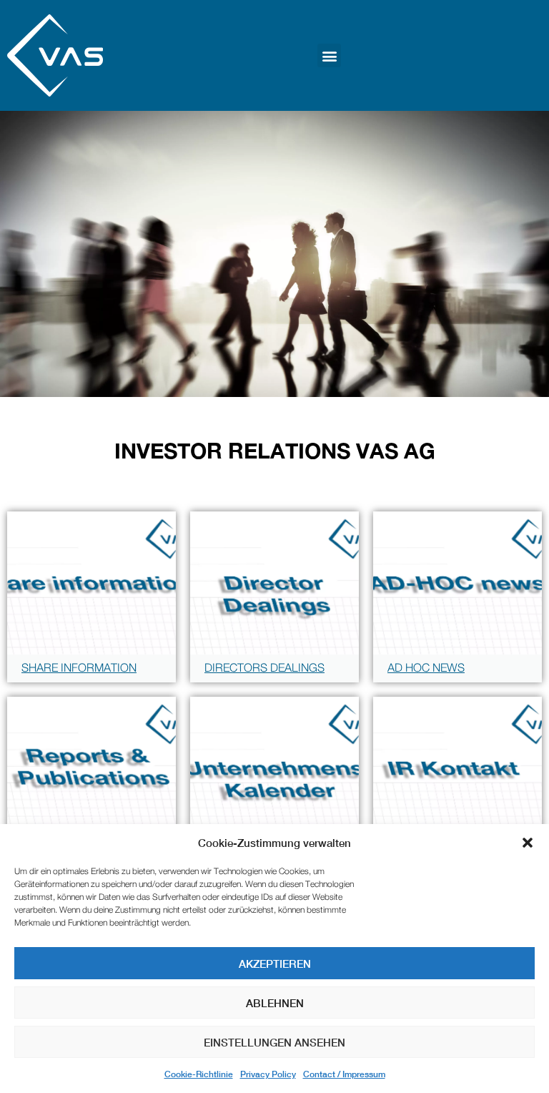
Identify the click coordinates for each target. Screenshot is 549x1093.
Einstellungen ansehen (274, 1042)
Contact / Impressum (344, 1074)
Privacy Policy (268, 1074)
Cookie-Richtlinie (198, 1074)
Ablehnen (275, 1002)
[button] (527, 842)
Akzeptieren (275, 963)
